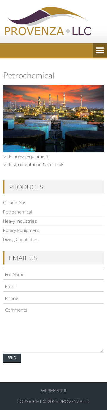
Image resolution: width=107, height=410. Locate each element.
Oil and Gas (14, 202)
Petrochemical (17, 212)
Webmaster (53, 390)
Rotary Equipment (21, 230)
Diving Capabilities (21, 239)
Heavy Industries (20, 221)
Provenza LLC (75, 401)
